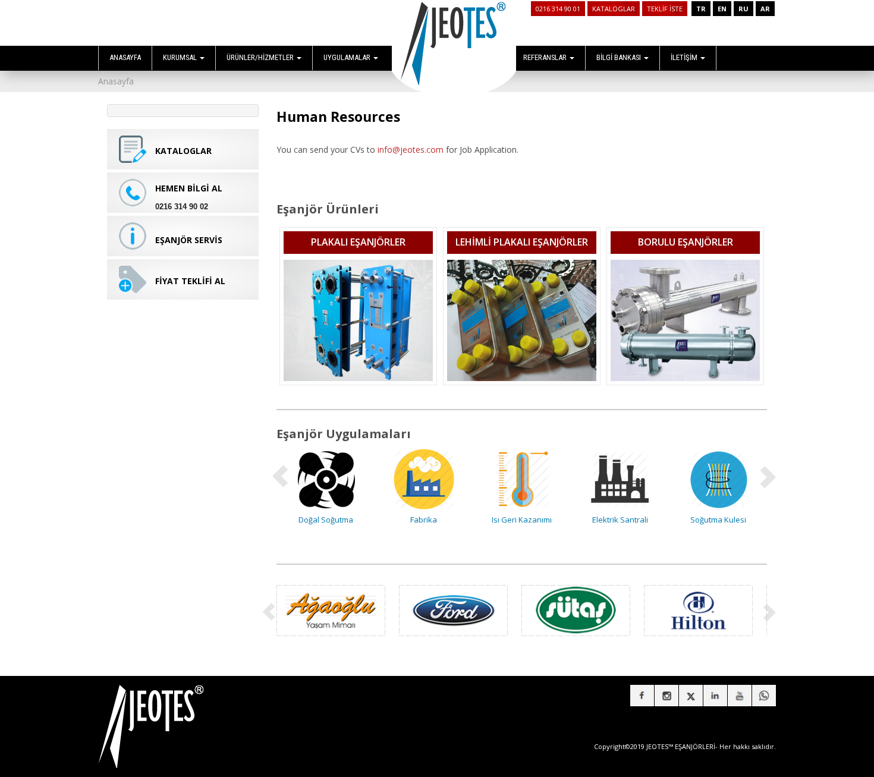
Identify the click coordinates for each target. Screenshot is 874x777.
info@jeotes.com (411, 149)
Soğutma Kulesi (718, 519)
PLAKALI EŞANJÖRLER (358, 241)
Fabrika (423, 519)
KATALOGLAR (613, 8)
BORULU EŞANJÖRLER (685, 241)
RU (743, 8)
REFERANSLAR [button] (545, 57)
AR (765, 8)
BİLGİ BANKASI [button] (619, 57)
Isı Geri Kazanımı (522, 519)
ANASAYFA (125, 57)
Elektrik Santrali (620, 519)
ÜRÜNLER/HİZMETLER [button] (261, 57)
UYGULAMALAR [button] (347, 57)
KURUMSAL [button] (181, 57)
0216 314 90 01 (558, 8)
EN (722, 8)
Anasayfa (116, 81)
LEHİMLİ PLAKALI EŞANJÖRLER (521, 241)
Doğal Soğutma (325, 519)
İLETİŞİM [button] (685, 57)
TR (701, 8)
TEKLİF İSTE (665, 8)
